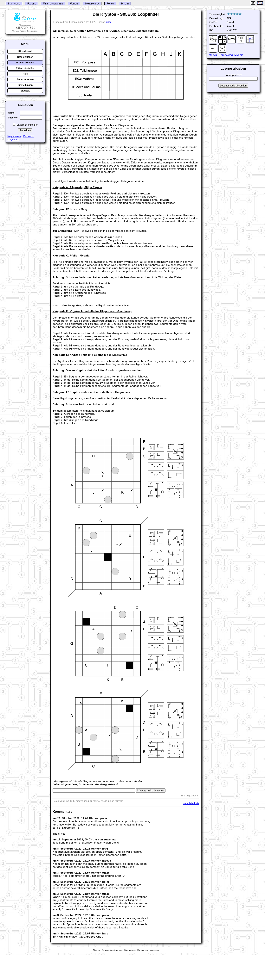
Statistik (25, 91)
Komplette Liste (191, 803)
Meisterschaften (53, 3)
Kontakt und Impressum (148, 950)
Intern (125, 3)
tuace (109, 22)
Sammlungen (92, 3)
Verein (74, 3)
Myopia (238, 54)
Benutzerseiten (25, 79)
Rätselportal (25, 51)
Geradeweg (225, 54)
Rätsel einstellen (25, 68)
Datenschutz (130, 950)
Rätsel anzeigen (25, 62)
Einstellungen (25, 85)
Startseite (14, 3)
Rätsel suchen (25, 57)
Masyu (213, 54)
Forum (110, 3)
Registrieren (14, 136)
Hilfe (25, 74)
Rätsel (31, 3)
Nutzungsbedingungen (112, 950)
